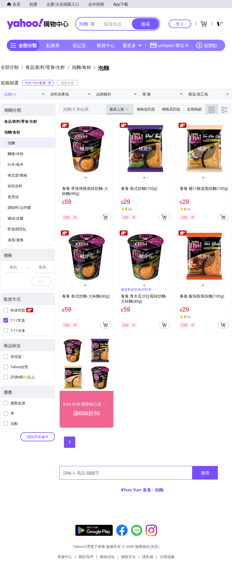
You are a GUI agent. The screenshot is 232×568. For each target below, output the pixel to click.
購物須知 (107, 556)
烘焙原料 (15, 185)
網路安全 (128, 556)
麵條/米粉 (15, 153)
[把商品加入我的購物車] (105, 217)
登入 (180, 24)
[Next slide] (109, 148)
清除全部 (67, 82)
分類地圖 (167, 556)
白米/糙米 (15, 164)
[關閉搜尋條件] (92, 23)
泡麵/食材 (12, 132)
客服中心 (64, 556)
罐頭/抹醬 (15, 218)
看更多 (129, 45)
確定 (41, 281)
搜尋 (205, 473)
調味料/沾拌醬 (19, 207)
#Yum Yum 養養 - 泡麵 (142, 490)
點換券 (53, 45)
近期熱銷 (194, 109)
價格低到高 (146, 109)
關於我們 (86, 556)
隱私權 (147, 556)
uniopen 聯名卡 (173, 45)
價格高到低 (171, 109)
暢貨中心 (106, 45)
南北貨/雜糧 (17, 175)
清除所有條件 (38, 436)
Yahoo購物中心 (37, 24)
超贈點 (210, 45)
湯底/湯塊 (15, 239)
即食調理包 (17, 229)
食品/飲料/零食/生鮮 (20, 121)
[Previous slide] (63, 148)
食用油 (13, 196)
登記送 (79, 45)
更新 (154, 546)
